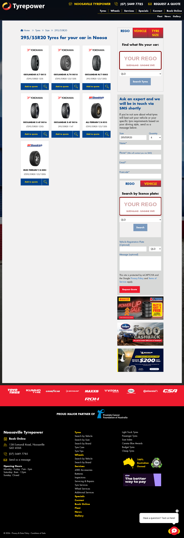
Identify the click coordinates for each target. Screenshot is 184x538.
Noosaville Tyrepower (92, 4)
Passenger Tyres (129, 435)
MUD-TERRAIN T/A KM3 (34, 170)
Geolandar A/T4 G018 (66, 74)
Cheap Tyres (128, 450)
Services (129, 10)
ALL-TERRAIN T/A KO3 (96, 122)
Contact (157, 10)
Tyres (103, 10)
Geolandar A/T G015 (35, 74)
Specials (143, 10)
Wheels (115, 10)
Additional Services (84, 492)
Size (121, 133)
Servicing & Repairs (84, 481)
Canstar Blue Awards (132, 443)
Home (26, 30)
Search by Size (82, 439)
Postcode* (124, 172)
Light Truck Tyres (130, 432)
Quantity (153, 133)
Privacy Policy (137, 278)
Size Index (127, 439)
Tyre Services (81, 485)
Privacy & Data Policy (20, 533)
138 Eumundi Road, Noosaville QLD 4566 (26, 446)
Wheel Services (82, 488)
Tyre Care (79, 447)
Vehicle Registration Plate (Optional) (131, 243)
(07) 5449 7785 (131, 4)
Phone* (135, 152)
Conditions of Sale (38, 533)
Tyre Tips (79, 451)
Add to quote (31, 86)
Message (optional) (128, 254)
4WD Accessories (83, 470)
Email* (122, 162)
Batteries (79, 473)
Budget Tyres (128, 447)
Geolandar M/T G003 (96, 74)
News (168, 16)
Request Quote (129, 289)
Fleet (159, 16)
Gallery (177, 16)
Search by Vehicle (83, 436)
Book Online (174, 10)
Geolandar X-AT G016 (35, 122)
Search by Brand (83, 443)
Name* (123, 143)
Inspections (80, 477)
